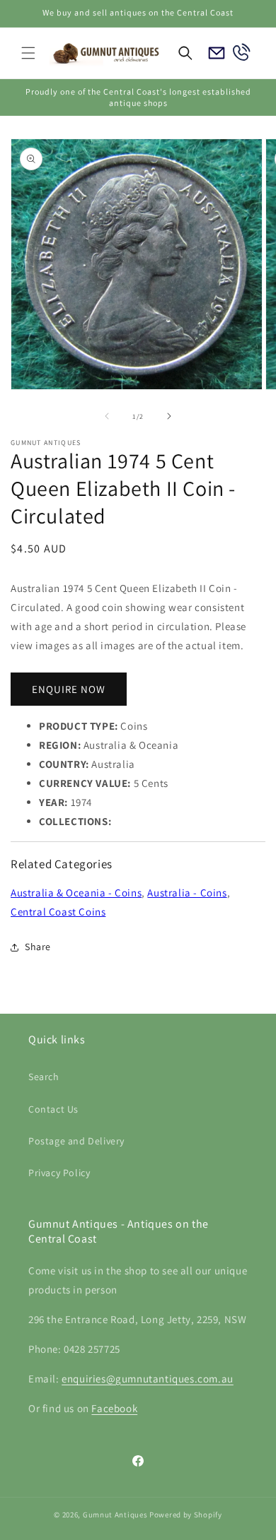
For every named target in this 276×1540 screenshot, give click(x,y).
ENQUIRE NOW (68, 689)
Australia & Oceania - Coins (76, 892)
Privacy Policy (59, 1172)
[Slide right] (169, 416)
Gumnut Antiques (115, 1515)
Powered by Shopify (185, 1515)
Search (43, 1076)
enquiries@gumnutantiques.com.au (148, 1378)
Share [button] (38, 946)
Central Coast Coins (58, 911)
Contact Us (53, 1109)
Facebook (114, 1408)
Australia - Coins (186, 892)
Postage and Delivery (76, 1141)
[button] (28, 53)
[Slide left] (106, 416)
